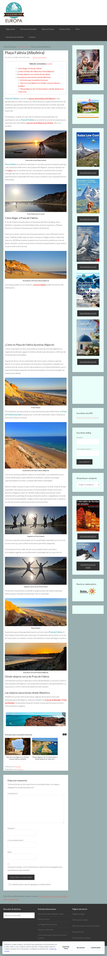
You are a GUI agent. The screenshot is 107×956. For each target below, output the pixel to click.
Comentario (13, 793)
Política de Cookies (80, 920)
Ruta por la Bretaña (46, 929)
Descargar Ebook (88, 536)
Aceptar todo (65, 947)
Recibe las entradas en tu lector (87, 418)
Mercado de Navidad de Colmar (51, 914)
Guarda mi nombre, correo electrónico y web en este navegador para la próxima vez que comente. (35, 868)
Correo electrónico (16, 840)
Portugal (18, 767)
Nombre (11, 828)
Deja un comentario (40, 57)
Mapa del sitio (78, 932)
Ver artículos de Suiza (88, 566)
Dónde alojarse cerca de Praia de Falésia (33, 74)
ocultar (48, 64)
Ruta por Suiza (43, 919)
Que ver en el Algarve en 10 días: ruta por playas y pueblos (17, 758)
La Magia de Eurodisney (47, 924)
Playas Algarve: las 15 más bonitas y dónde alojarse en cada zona (44, 758)
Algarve (20, 769)
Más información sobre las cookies (86, 926)
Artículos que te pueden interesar (34, 80)
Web (9, 852)
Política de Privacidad (81, 938)
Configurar (95, 948)
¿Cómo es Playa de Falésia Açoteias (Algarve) (35, 71)
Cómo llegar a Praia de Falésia (29, 68)
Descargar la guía (88, 173)
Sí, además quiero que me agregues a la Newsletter (30, 884)
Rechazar (81, 948)
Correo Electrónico (83, 449)
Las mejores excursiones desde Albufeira (34, 77)
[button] (66, 734)
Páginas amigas (78, 914)
